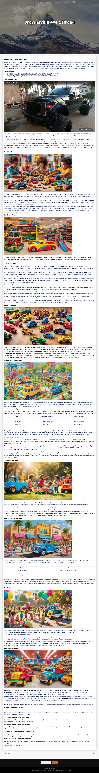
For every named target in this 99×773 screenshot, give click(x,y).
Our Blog (34, 2)
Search (55, 762)
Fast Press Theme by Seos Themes (62, 770)
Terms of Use (58, 2)
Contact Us (66, 2)
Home (28, 2)
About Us (41, 2)
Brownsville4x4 (9, 747)
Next (92, 753)
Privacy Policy (49, 2)
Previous (7, 753)
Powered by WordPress (49, 768)
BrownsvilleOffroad (19, 745)
